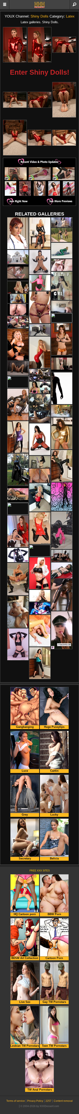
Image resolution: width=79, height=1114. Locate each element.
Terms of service (15, 1100)
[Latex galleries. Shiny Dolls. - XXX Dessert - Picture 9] (64, 138)
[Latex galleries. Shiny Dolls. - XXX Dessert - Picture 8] (39, 138)
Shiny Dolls (39, 16)
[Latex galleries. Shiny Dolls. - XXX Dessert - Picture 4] (15, 100)
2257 (48, 1100)
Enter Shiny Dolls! (39, 72)
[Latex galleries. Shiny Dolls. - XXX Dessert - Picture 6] (64, 100)
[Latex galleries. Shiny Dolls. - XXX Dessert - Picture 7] (15, 137)
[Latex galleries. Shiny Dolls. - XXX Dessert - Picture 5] (39, 100)
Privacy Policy (35, 1100)
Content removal (63, 1100)
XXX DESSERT (39, 5)
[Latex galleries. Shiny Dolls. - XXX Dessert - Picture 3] (64, 45)
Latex (70, 16)
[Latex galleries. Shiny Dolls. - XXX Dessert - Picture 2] (39, 45)
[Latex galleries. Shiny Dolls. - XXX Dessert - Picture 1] (15, 45)
